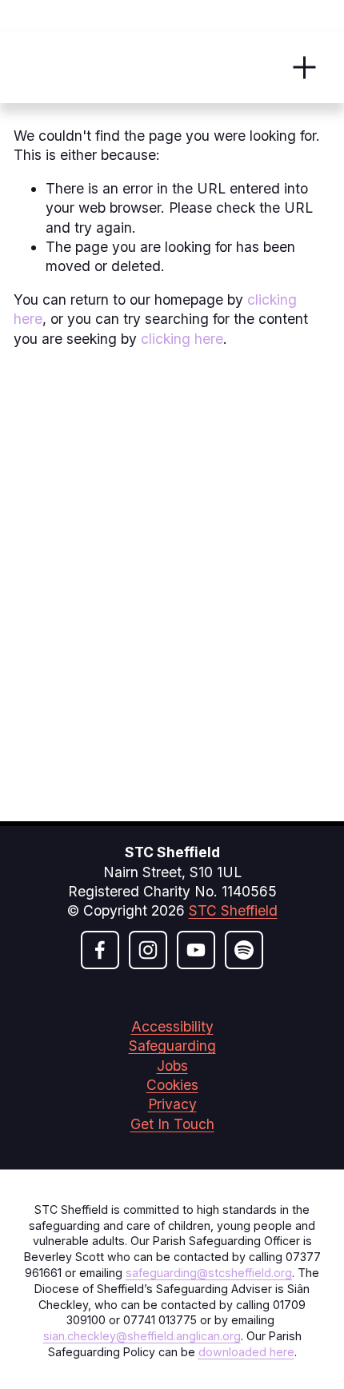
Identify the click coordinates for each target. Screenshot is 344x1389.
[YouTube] (196, 950)
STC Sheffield (233, 910)
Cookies (172, 1084)
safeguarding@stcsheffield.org (209, 1272)
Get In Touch (172, 1124)
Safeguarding (172, 1045)
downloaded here (246, 1352)
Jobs (172, 1065)
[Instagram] (148, 950)
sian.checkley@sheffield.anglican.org (142, 1336)
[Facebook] (100, 950)
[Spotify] (244, 950)
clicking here (182, 338)
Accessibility (172, 1026)
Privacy (172, 1104)
